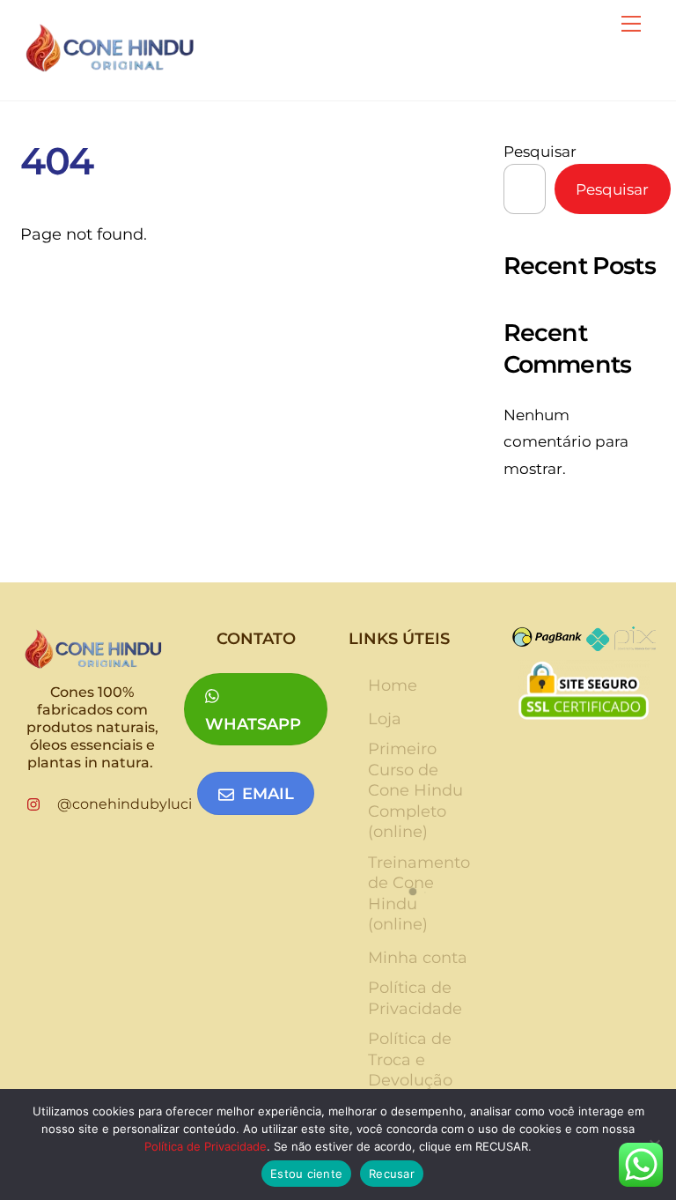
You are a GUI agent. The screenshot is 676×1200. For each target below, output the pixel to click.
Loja (384, 719)
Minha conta (417, 957)
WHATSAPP (253, 724)
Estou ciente (306, 1174)
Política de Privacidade (415, 998)
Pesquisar (540, 151)
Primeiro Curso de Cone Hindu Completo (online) (415, 790)
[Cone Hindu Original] (108, 66)
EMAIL (268, 794)
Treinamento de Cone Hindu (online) (419, 893)
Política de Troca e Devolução (410, 1059)
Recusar (392, 1174)
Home (392, 685)
